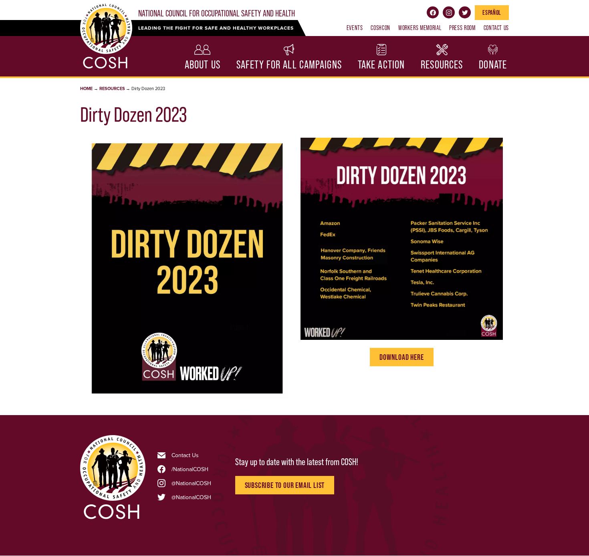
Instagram (449, 12)
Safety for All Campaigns (289, 64)
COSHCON (380, 27)
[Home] (112, 518)
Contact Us (496, 27)
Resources (442, 64)
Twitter (465, 12)
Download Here (401, 357)
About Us (202, 64)
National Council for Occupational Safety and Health (216, 13)
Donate (493, 64)
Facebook (433, 12)
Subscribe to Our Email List (285, 485)
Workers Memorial (419, 27)
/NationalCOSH (189, 469)
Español (491, 12)
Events (355, 27)
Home (86, 88)
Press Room (462, 27)
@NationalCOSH (191, 483)
